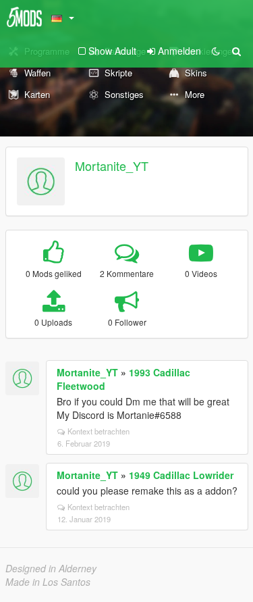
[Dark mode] (215, 51)
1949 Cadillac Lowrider (181, 475)
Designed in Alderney (50, 568)
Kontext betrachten (98, 431)
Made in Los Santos (47, 581)
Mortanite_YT (111, 165)
